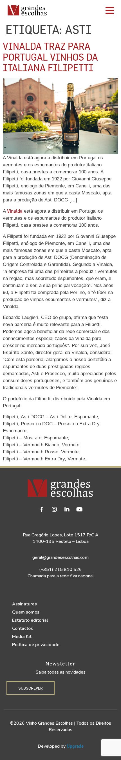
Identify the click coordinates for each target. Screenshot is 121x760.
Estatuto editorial (30, 620)
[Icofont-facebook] (41, 509)
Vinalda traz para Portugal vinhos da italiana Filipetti (50, 57)
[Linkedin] (67, 509)
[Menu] (86, 10)
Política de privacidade (35, 645)
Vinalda (15, 210)
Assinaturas (24, 604)
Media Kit (22, 636)
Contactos (22, 628)
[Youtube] (79, 509)
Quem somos (25, 612)
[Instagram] (54, 509)
